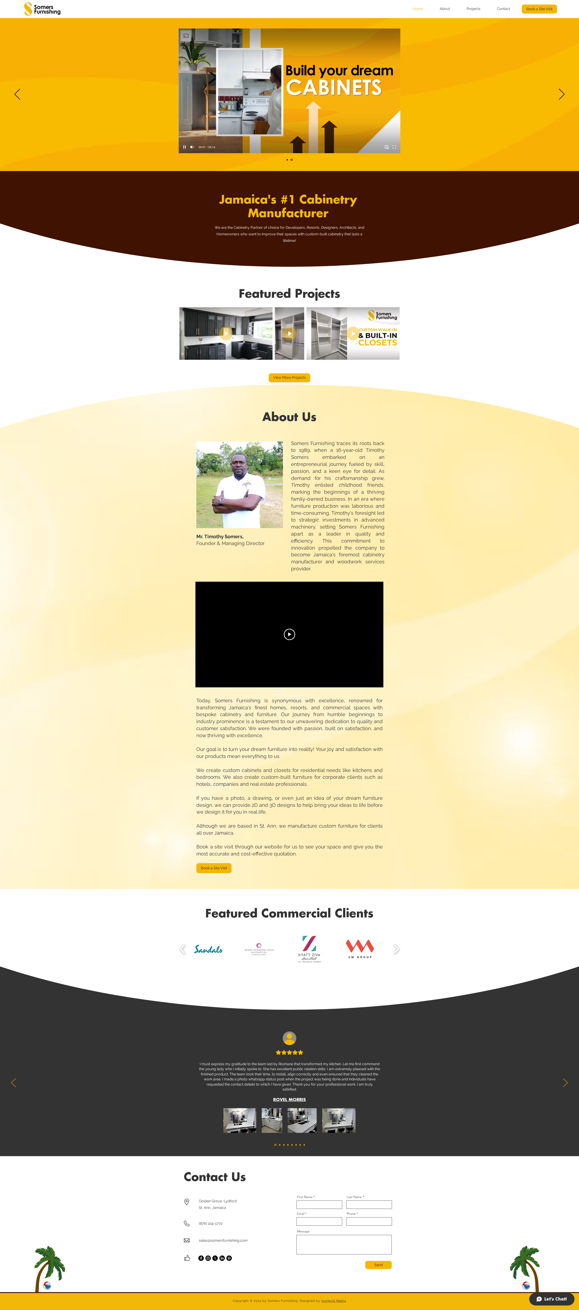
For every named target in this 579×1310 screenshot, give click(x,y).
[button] (338, 624)
